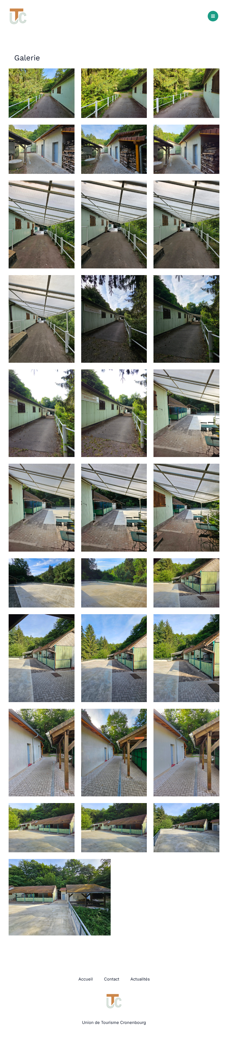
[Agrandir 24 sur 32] (212, 621)
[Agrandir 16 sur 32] (67, 471)
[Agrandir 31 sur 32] (103, 866)
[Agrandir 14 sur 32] (139, 376)
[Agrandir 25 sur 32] (67, 716)
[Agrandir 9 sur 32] (212, 188)
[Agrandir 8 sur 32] (139, 188)
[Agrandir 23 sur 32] (139, 621)
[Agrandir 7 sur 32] (67, 188)
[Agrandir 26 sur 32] (139, 716)
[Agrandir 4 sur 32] (67, 132)
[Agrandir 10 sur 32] (67, 282)
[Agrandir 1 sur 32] (67, 75)
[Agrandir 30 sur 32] (212, 810)
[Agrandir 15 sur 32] (212, 376)
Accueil (85, 979)
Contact (111, 979)
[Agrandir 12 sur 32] (212, 282)
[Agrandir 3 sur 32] (212, 75)
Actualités (140, 979)
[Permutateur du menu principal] (213, 16)
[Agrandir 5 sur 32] (139, 132)
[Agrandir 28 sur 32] (67, 810)
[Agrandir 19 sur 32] (67, 565)
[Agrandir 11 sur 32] (139, 282)
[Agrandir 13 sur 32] (67, 376)
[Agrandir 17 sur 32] (139, 471)
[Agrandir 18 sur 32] (212, 471)
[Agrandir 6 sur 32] (212, 132)
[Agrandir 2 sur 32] (139, 75)
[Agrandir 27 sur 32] (212, 716)
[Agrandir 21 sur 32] (212, 565)
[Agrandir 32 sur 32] (212, 866)
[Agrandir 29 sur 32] (139, 810)
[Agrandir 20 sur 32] (139, 565)
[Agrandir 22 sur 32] (67, 621)
